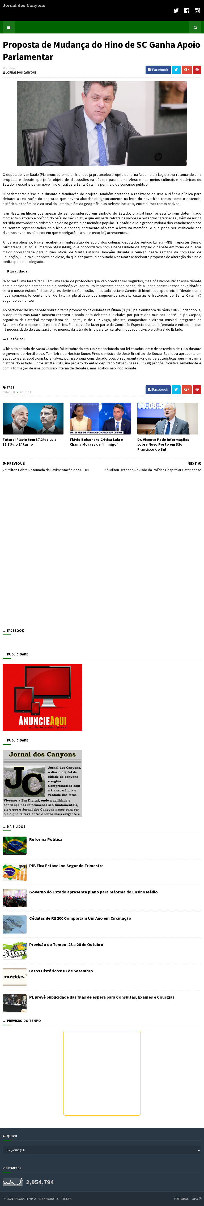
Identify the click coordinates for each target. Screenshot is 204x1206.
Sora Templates (29, 1199)
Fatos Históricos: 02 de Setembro (61, 970)
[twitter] (176, 10)
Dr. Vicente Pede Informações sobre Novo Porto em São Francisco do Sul (163, 444)
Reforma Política (45, 839)
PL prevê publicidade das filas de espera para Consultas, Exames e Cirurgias (102, 997)
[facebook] (187, 10)
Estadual (9, 392)
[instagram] (197, 10)
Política (25, 392)
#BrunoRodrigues (57, 1199)
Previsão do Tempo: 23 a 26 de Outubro (66, 944)
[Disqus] (102, 549)
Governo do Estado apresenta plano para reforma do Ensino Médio (93, 891)
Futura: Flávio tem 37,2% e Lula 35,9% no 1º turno (30, 442)
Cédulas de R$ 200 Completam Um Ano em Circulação (80, 918)
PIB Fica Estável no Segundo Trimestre (66, 865)
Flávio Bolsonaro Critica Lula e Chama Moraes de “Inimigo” (96, 442)
